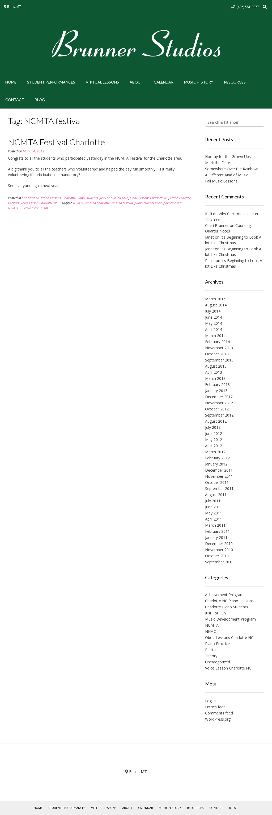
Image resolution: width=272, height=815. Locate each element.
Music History (198, 82)
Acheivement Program (224, 594)
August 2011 (216, 494)
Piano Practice (180, 198)
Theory (211, 655)
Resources (235, 82)
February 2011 (217, 531)
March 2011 (215, 525)
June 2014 (213, 317)
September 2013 (219, 360)
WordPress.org (218, 719)
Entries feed (215, 706)
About (136, 82)
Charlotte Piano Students (80, 198)
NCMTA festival (122, 203)
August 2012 (216, 421)
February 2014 (217, 341)
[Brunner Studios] (136, 43)
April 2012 (213, 445)
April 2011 (213, 519)
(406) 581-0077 (248, 7)
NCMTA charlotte (97, 203)
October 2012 (217, 408)
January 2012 (216, 464)
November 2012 (219, 402)
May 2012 (213, 439)
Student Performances (51, 82)
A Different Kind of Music (226, 174)
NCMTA (123, 198)
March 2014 (215, 335)
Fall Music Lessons (221, 181)
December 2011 (219, 470)
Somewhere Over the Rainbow (231, 168)
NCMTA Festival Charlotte (56, 142)
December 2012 (219, 396)
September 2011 (219, 488)
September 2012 (219, 415)
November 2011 (219, 476)
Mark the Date (217, 162)
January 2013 (216, 390)
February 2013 (217, 384)
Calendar (163, 82)
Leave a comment (35, 208)
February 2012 (217, 457)
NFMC (210, 631)
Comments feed (219, 713)
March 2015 (215, 298)
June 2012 (213, 433)
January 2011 (216, 537)
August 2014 (216, 304)
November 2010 (219, 549)
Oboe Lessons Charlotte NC (149, 198)
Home (10, 82)
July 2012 (212, 427)
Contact (14, 99)
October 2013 (217, 353)
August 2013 (216, 366)
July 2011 (212, 500)
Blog (40, 99)
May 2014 (213, 323)
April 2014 (213, 329)
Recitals (13, 203)
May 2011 (213, 512)
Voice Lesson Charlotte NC (39, 203)
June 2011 (213, 506)
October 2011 (217, 482)
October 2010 (217, 555)
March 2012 (215, 451)
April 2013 (213, 372)
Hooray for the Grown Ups (228, 156)
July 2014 (212, 311)
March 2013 (215, 378)
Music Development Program (230, 619)
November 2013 (219, 347)
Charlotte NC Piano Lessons (41, 198)
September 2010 (219, 561)
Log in (210, 700)
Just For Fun (107, 198)
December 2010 (219, 543)
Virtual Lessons (102, 82)
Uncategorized (217, 661)
